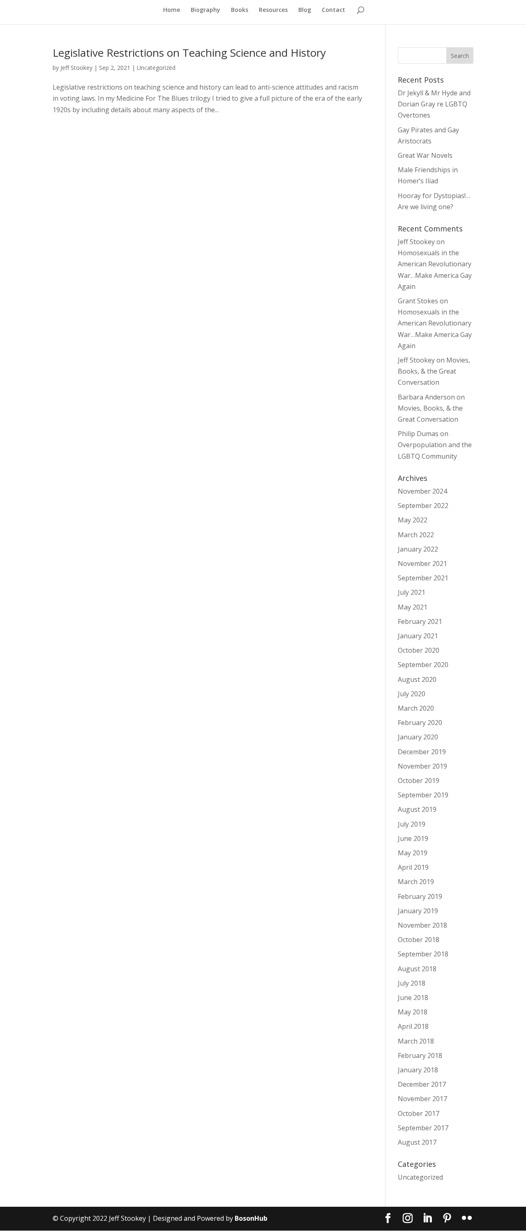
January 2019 (418, 910)
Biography (205, 10)
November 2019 (422, 766)
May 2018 (412, 1011)
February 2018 (420, 1055)
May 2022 (412, 519)
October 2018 (418, 939)
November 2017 (422, 1098)
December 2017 (422, 1084)
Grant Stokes (418, 300)
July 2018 (411, 983)
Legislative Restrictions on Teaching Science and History (189, 52)
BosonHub (251, 1218)
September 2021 (423, 577)
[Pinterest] (447, 1218)
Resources (273, 10)
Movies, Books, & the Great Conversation (434, 371)
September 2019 (423, 794)
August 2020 (417, 679)
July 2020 (411, 693)
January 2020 (418, 736)
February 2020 (420, 722)
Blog (304, 10)
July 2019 (411, 824)
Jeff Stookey (76, 68)
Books (239, 10)
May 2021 (412, 607)
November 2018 (422, 925)
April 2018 (413, 1026)
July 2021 (411, 592)
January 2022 (418, 549)
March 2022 (416, 534)
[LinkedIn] (427, 1218)
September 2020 (423, 664)
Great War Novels (425, 155)
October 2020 (418, 650)
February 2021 (420, 621)
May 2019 (412, 852)
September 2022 (423, 505)
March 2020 (416, 708)
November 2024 (422, 491)
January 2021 (418, 635)
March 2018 (416, 1041)
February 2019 (420, 896)
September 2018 (423, 953)
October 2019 (418, 780)
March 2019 (416, 881)
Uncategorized (156, 68)
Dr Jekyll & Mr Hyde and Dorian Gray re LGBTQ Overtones (434, 104)
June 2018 (413, 997)
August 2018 (417, 968)
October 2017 (418, 1113)
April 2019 (413, 867)
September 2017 (423, 1127)
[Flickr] (467, 1218)
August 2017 (417, 1142)
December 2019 (422, 751)
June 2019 (413, 838)
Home (171, 10)
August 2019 (417, 809)
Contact (333, 10)
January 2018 (418, 1069)
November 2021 (422, 563)
